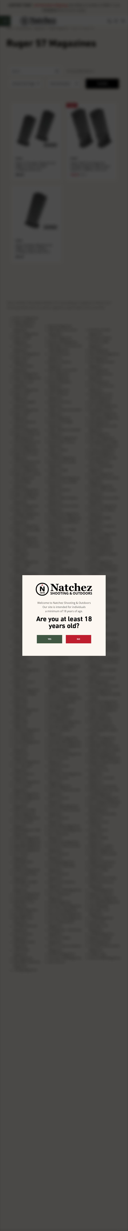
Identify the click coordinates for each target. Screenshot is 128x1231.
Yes (49, 639)
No (78, 639)
